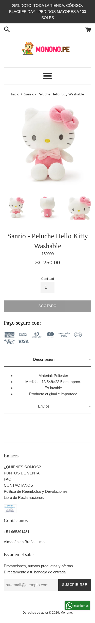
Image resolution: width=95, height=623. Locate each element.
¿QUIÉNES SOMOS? (22, 467)
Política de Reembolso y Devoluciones (36, 491)
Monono (66, 612)
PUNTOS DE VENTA (22, 473)
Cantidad (47, 279)
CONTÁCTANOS (18, 485)
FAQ (7, 479)
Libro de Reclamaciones (24, 497)
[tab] (47, 360)
